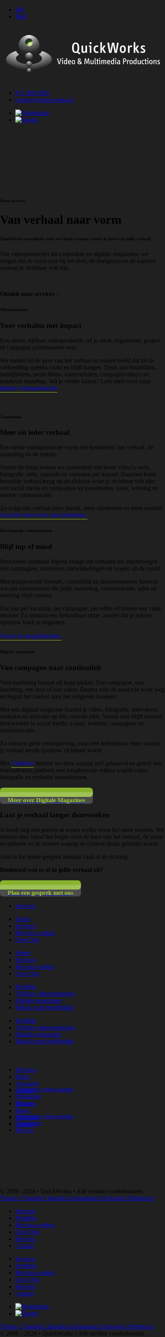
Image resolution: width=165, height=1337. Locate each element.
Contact (24, 1245)
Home (22, 919)
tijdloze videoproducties (29, 388)
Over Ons (27, 939)
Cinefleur (22, 763)
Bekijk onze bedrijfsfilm (44, 1007)
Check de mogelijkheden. (31, 636)
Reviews (25, 1069)
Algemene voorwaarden (44, 1089)
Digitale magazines (38, 1000)
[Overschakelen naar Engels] (26, 119)
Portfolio (25, 986)
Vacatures (27, 1083)
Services (25, 926)
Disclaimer (28, 1096)
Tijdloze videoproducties (45, 993)
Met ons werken (34, 933)
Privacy (24, 1103)
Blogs (22, 1076)
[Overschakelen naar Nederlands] (32, 113)
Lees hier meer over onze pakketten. (43, 515)
